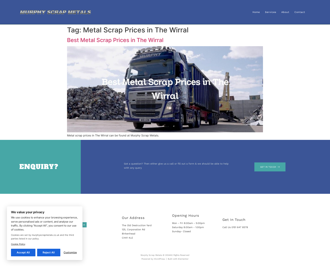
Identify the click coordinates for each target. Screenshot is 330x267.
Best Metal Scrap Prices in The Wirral (115, 40)
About (285, 12)
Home (256, 12)
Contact (299, 12)
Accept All (23, 252)
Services (270, 12)
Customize (70, 252)
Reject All (49, 252)
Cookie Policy (18, 244)
